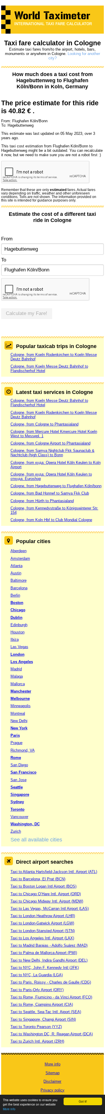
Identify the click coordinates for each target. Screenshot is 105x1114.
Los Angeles (21, 662)
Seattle (16, 787)
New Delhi (18, 721)
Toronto (17, 809)
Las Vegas (19, 647)
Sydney (17, 802)
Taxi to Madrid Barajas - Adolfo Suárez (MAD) (49, 945)
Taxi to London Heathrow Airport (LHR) (42, 916)
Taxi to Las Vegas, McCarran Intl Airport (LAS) (49, 908)
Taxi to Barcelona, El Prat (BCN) (37, 879)
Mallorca (17, 684)
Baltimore (18, 580)
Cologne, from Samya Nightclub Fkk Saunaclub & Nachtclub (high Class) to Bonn (52, 452)
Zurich (15, 831)
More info (9, 1109)
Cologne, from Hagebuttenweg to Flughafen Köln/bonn (56, 486)
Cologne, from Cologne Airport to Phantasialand (50, 443)
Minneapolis (20, 706)
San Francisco (23, 772)
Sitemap (53, 1073)
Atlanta (16, 566)
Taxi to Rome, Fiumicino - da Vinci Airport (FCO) (51, 997)
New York (18, 728)
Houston (17, 632)
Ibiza (14, 639)
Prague (16, 743)
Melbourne (20, 698)
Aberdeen (18, 551)
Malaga (16, 676)
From (7, 239)
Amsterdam (20, 558)
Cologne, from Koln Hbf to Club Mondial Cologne (51, 520)
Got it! (83, 1101)
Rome (15, 757)
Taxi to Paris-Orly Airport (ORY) (37, 990)
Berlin (15, 595)
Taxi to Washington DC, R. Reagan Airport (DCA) (51, 1034)
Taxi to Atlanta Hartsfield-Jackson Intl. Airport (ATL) (53, 871)
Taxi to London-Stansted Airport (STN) (42, 931)
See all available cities (36, 840)
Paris (15, 735)
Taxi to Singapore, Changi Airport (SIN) (43, 1019)
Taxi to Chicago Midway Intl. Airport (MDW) (46, 901)
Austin (15, 573)
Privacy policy (52, 1090)
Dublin (16, 617)
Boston (16, 602)
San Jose (18, 780)
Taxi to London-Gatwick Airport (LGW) (42, 923)
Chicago (17, 610)
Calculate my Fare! (26, 313)
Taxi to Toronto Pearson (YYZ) (36, 1027)
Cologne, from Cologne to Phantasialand (44, 424)
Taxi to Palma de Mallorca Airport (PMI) (43, 953)
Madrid (16, 669)
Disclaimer (52, 1081)
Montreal (17, 713)
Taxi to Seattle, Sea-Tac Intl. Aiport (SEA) (45, 1012)
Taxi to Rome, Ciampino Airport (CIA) (41, 1004)
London (17, 654)
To (3, 260)
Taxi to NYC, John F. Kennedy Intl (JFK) (44, 967)
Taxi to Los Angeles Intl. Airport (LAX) (42, 938)
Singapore (19, 794)
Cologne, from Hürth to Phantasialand (42, 501)
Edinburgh (18, 625)
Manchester (20, 691)
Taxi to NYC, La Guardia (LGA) (36, 975)
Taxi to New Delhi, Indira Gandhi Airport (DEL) (49, 960)
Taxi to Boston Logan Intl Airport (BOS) (43, 886)
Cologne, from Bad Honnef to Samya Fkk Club (49, 493)
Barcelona (18, 588)
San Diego (19, 765)
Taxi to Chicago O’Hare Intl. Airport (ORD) (45, 894)
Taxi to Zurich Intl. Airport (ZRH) (37, 1041)
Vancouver (19, 817)
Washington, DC (25, 824)
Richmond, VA (22, 750)
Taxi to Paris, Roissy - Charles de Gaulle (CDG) (50, 982)
